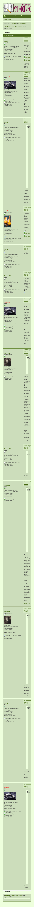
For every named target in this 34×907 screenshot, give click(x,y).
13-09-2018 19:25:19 (27, 300)
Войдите (14, 23)
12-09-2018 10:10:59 (27, 247)
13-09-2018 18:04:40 (27, 274)
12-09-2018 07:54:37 (27, 209)
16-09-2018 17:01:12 (27, 785)
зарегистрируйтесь (22, 23)
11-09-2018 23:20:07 (27, 74)
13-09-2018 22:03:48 (27, 447)
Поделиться (27, 37)
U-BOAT (6, 41)
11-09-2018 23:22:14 (27, 120)
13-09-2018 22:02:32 (27, 351)
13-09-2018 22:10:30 (27, 483)
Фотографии (18, 26)
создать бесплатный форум (23, 899)
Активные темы (7, 19)
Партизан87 (7, 276)
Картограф (7, 353)
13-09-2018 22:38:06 (27, 610)
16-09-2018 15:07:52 (27, 701)
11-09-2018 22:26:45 (27, 39)
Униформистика (9, 26)
